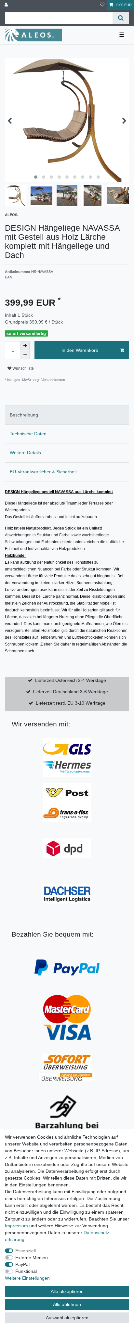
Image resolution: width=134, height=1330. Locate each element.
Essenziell (25, 1250)
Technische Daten (28, 433)
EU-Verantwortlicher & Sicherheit (43, 471)
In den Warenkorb (79, 350)
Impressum (16, 1225)
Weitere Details (25, 452)
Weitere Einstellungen (27, 1278)
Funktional (26, 1271)
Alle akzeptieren (67, 1291)
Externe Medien (31, 1257)
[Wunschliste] (102, 5)
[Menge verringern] (25, 354)
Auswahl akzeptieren (67, 1317)
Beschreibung (24, 414)
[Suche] (121, 18)
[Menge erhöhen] (25, 345)
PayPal (22, 1264)
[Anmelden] (6, 5)
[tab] (67, 414)
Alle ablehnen (67, 1304)
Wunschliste (22, 368)
